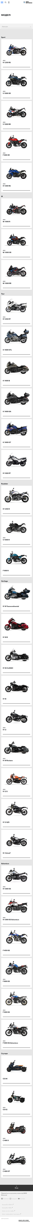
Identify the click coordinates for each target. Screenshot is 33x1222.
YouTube (22, 1198)
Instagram (14, 1198)
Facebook (6, 1198)
